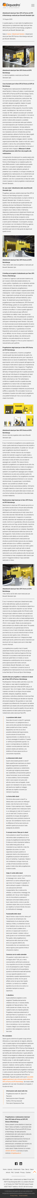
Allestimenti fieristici (18, 34)
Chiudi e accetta (23, 1195)
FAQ (12, 1172)
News (32, 1169)
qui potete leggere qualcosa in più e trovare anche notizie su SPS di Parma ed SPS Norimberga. (18, 1079)
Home (9, 34)
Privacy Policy (14, 1195)
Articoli (8, 1172)
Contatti (17, 1172)
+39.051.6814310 (10, 1151)
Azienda (9, 1169)
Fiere (22, 1169)
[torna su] (34, 1173)
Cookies (28, 1172)
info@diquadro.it (16, 1153)
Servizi (27, 1169)
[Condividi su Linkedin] (21, 1166)
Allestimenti (16, 1169)
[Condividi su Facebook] (16, 1166)
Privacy (22, 1172)
